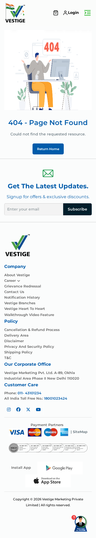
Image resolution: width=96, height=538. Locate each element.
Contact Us (14, 292)
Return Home (48, 149)
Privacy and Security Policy (29, 346)
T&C (7, 358)
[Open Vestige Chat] (81, 523)
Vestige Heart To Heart (24, 308)
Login (73, 12)
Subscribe (77, 209)
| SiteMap (79, 432)
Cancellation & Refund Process (32, 330)
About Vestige (17, 275)
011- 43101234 (29, 393)
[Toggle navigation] (87, 13)
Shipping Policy (18, 352)
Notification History (22, 297)
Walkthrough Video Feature (29, 315)
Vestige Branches (19, 303)
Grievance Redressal (22, 286)
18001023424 (55, 398)
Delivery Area (16, 335)
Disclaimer (14, 341)
